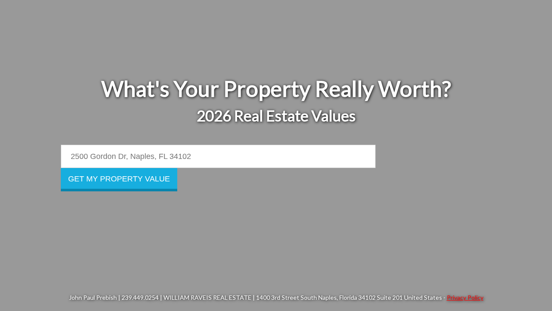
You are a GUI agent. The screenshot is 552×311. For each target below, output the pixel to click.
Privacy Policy (465, 297)
